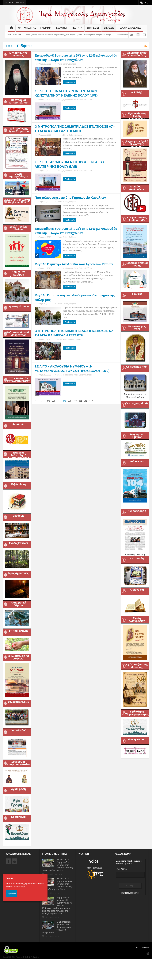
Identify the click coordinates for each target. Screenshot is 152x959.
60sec (59, 135)
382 (85, 400)
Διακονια (61, 28)
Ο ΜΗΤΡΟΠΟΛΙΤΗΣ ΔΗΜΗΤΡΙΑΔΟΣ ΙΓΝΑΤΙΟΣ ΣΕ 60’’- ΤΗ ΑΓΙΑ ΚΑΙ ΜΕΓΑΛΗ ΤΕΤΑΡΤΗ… (74, 333)
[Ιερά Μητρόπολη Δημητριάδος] (76, 15)
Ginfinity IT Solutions (32, 957)
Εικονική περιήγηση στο (135, 394)
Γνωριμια (45, 28)
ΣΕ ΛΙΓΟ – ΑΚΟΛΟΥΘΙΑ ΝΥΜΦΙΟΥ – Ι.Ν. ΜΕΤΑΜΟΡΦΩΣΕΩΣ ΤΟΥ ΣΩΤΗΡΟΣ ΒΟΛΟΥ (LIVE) (72, 368)
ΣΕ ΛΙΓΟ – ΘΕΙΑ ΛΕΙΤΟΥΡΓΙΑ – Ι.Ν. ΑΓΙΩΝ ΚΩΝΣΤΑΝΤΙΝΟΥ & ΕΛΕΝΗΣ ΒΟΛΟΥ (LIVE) (66, 93)
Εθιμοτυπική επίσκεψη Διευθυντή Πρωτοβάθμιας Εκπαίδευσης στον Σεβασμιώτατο (118, 35)
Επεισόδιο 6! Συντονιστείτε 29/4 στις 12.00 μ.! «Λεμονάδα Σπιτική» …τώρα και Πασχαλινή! (76, 57)
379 (69, 400)
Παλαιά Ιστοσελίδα (130, 28)
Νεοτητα (77, 28)
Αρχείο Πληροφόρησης (135, 554)
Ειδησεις (109, 28)
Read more (69, 82)
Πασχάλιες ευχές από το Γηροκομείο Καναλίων (70, 198)
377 (59, 400)
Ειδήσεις (72, 64)
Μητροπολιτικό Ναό (135, 397)
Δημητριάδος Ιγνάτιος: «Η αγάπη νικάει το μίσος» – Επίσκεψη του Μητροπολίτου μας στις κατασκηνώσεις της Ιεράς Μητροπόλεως (57, 905)
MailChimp (134, 893)
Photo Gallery (62, 64)
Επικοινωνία (142, 948)
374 (43, 400)
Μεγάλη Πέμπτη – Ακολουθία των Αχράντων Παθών (74, 264)
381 (80, 400)
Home (9, 45)
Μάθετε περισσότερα (15, 886)
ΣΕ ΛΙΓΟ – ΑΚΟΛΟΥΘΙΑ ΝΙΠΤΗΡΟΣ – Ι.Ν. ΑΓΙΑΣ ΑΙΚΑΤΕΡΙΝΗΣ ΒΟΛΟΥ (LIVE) (70, 164)
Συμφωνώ (11, 893)
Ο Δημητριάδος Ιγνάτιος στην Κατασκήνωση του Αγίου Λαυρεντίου (56, 927)
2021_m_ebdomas (65, 99)
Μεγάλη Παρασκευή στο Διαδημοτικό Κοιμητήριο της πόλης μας (75, 297)
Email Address (121, 869)
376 (53, 400)
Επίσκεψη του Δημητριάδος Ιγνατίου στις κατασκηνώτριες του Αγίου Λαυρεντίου (57, 865)
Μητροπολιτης (27, 28)
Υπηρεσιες (93, 28)
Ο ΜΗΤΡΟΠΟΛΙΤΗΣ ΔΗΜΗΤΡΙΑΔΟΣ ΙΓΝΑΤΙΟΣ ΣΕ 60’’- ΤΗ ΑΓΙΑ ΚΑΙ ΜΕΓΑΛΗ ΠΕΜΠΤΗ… (74, 129)
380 (75, 400)
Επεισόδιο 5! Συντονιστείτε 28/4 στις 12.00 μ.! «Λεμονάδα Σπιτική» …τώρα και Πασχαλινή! (76, 231)
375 (48, 400)
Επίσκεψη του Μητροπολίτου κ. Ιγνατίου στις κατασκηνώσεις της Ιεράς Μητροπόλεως (57, 884)
